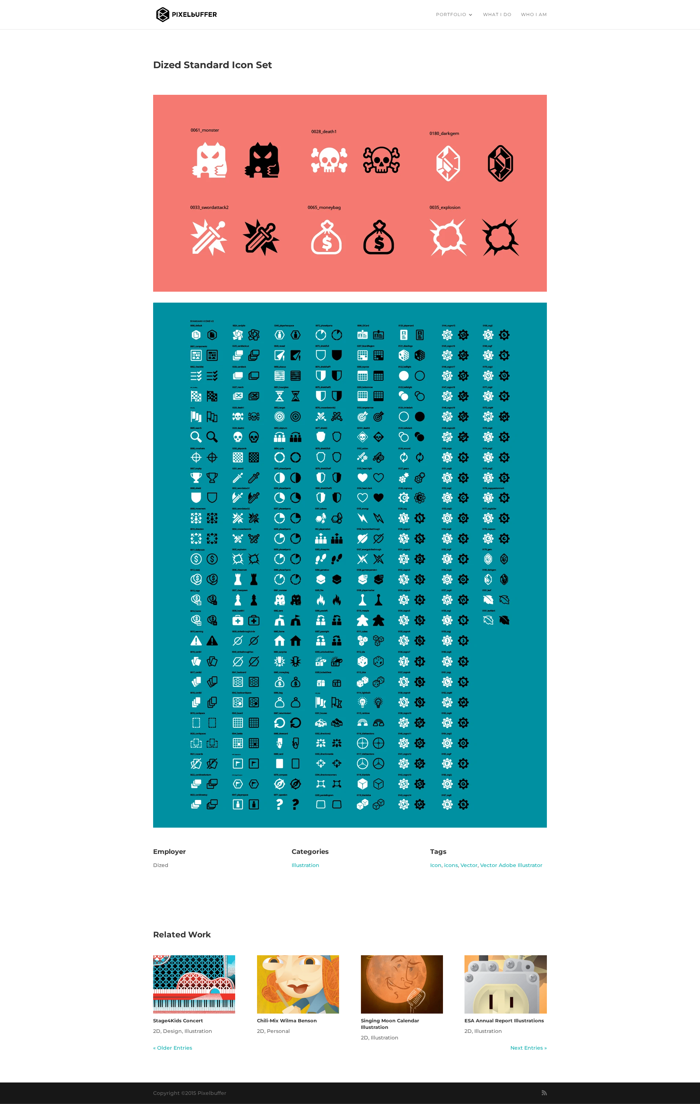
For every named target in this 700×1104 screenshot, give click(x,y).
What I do (497, 14)
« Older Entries (172, 1048)
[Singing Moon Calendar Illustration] (402, 984)
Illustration (305, 865)
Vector (469, 865)
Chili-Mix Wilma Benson (287, 1020)
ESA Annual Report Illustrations (504, 1020)
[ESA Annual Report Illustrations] (505, 984)
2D (156, 1031)
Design (172, 1031)
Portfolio (451, 14)
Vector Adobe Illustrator (511, 865)
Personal (278, 1031)
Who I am (534, 14)
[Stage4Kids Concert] (194, 984)
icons (451, 865)
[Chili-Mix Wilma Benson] (298, 984)
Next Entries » (528, 1048)
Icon (436, 865)
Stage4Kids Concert (178, 1020)
